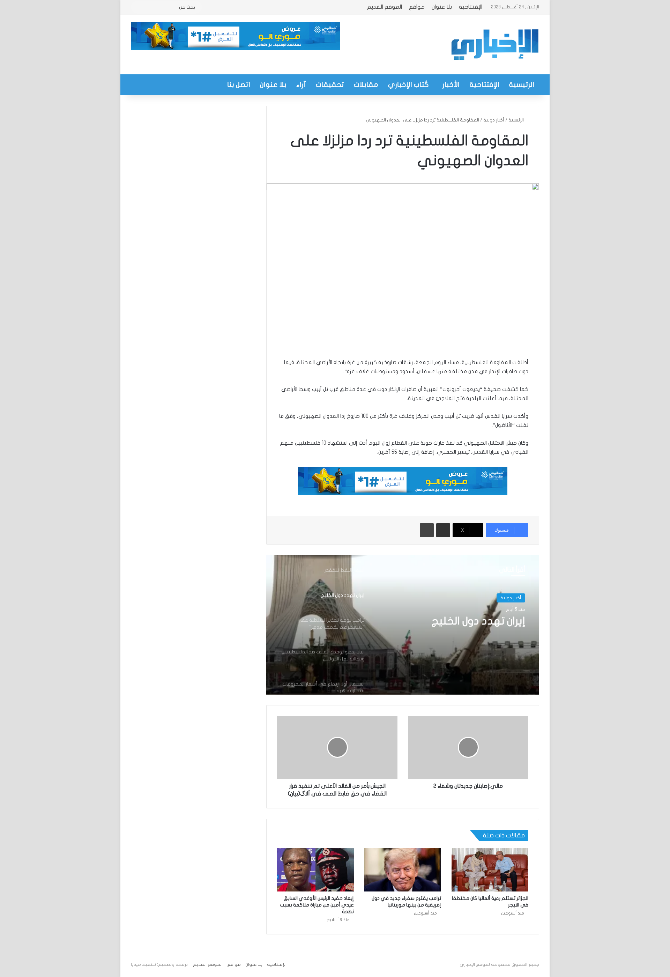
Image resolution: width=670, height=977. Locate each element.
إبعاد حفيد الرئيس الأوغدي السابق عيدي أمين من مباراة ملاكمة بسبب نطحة (317, 905)
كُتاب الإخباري (408, 84)
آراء (301, 84)
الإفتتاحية (470, 7)
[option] (402, 625)
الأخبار (451, 84)
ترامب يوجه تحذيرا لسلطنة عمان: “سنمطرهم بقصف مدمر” (453, 629)
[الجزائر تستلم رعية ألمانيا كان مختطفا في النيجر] (490, 869)
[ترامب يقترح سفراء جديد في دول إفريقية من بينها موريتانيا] (402, 869)
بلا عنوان (442, 7)
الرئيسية (521, 84)
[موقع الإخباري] (494, 44)
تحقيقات (330, 84)
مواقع (417, 7)
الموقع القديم (384, 7)
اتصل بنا (238, 84)
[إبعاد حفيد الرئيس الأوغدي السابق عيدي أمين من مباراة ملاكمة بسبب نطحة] (315, 869)
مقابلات (366, 84)
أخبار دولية (493, 120)
